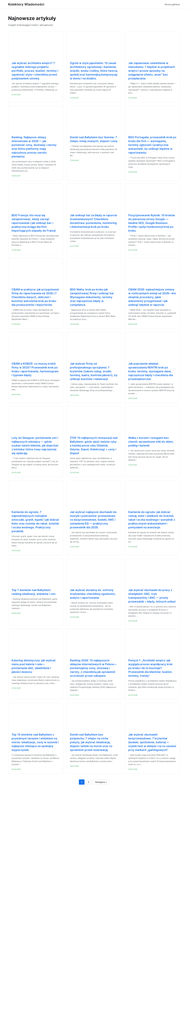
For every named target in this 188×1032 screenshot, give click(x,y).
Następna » (101, 782)
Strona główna (172, 4)
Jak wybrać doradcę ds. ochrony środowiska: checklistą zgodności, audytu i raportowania (93, 593)
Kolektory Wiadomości (26, 4)
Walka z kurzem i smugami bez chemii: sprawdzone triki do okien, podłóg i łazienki (151, 441)
